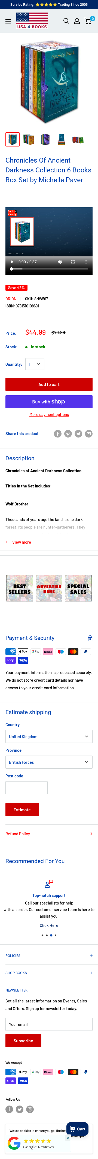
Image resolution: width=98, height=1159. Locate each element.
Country (12, 724)
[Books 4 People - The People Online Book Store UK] (14, 1149)
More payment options (49, 414)
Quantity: (13, 364)
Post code (14, 775)
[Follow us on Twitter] (19, 1109)
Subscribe (23, 1040)
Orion (10, 299)
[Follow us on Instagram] (30, 1109)
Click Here (49, 925)
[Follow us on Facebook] (9, 1109)
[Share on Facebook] (58, 433)
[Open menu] (8, 21)
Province (13, 750)
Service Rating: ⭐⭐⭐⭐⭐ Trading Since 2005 (49, 4)
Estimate (22, 809)
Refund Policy (17, 833)
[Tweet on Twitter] (78, 433)
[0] (88, 21)
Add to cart (49, 384)
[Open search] (66, 21)
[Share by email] (89, 433)
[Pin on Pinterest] (68, 433)
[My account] (77, 21)
